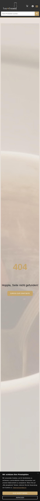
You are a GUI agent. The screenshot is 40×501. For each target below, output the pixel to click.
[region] (20, 486)
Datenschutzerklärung (19, 487)
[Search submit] (37, 14)
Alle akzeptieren (20, 493)
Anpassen (20, 497)
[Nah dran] (38, 473)
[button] (37, 6)
